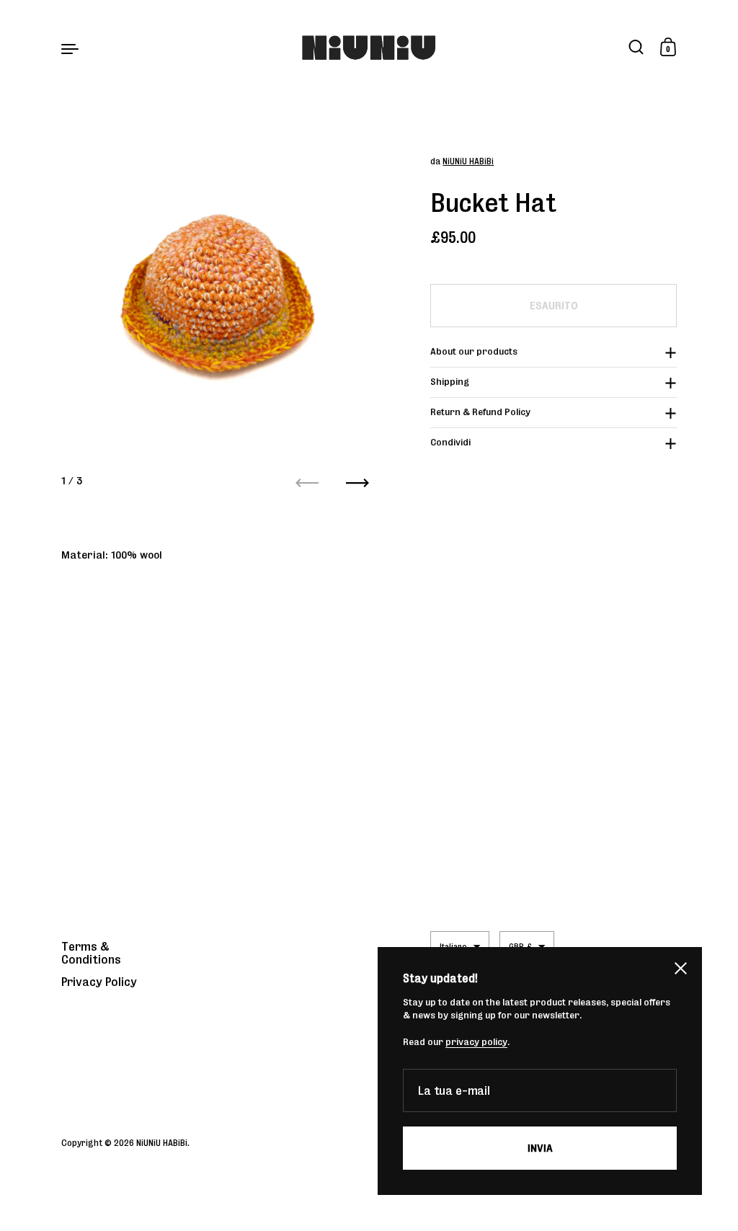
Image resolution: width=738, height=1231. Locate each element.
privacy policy (476, 1041)
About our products (473, 351)
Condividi (450, 442)
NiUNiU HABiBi (468, 161)
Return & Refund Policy (480, 411)
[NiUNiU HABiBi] (369, 48)
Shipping (449, 381)
